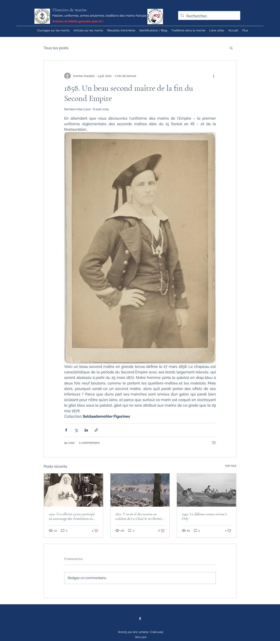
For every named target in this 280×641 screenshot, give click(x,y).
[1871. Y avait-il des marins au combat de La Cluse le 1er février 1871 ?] (140, 490)
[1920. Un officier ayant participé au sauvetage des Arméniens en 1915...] (73, 490)
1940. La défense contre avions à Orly (204, 516)
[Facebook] (140, 619)
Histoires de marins (69, 10)
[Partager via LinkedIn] (86, 430)
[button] (231, 47)
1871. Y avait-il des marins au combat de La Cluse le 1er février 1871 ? (138, 516)
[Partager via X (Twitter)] (76, 430)
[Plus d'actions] (213, 75)
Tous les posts (56, 48)
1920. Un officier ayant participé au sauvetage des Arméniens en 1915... (71, 516)
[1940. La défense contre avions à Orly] (206, 490)
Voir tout (230, 465)
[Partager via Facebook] (66, 430)
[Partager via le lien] (96, 430)
